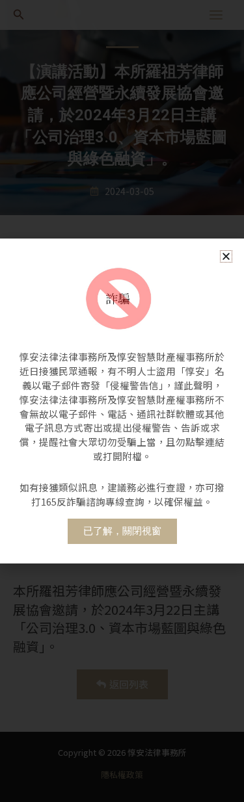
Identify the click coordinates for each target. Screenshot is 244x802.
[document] (122, 401)
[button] (226, 256)
